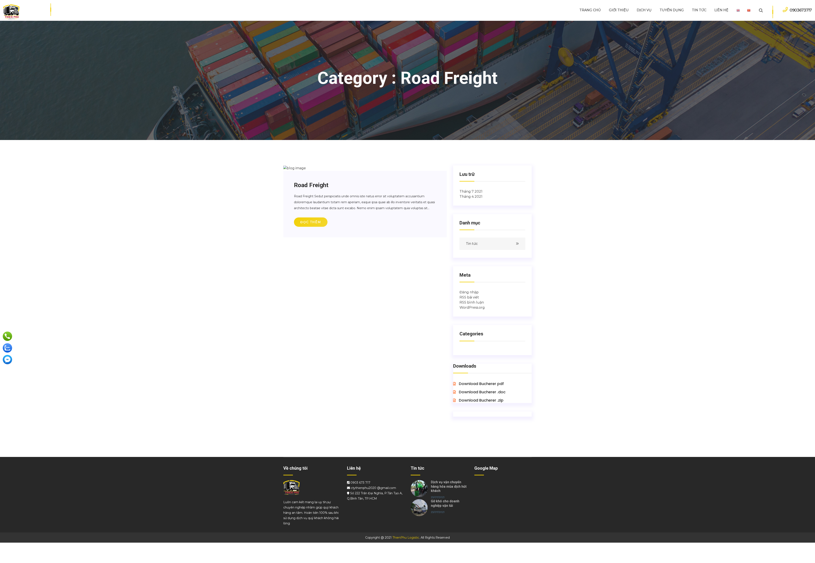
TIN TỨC (699, 10)
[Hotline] (7, 336)
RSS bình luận (471, 302)
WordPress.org (472, 307)
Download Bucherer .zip (480, 400)
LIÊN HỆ (721, 10)
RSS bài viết (469, 297)
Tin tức (472, 244)
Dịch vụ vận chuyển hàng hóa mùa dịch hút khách (449, 486)
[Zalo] (7, 348)
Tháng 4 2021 (470, 197)
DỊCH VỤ (644, 10)
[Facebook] (7, 359)
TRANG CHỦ (590, 10)
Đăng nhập (469, 292)
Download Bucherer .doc (482, 392)
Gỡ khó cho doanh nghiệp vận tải (445, 503)
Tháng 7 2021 (470, 191)
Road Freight (311, 185)
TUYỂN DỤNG (672, 10)
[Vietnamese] (748, 10)
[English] (738, 10)
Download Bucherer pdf (481, 383)
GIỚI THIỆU (619, 10)
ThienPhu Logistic (405, 537)
